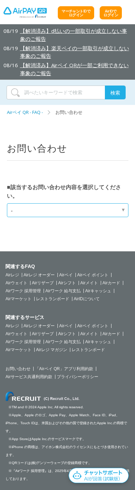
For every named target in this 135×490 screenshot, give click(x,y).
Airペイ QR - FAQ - (25, 112)
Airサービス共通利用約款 (29, 377)
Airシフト (67, 283)
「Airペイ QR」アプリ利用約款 (64, 369)
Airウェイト (16, 283)
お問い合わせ (18, 369)
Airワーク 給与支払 (63, 291)
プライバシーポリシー (77, 377)
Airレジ (12, 275)
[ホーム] (25, 14)
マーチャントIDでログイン (76, 12)
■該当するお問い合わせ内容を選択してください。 (64, 191)
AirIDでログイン (111, 12)
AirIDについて (87, 299)
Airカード (111, 283)
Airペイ (66, 275)
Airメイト (89, 283)
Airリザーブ (43, 283)
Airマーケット (19, 299)
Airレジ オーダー (39, 275)
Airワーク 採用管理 (23, 291)
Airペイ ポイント (92, 275)
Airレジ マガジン (51, 350)
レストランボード (52, 299)
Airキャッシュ (98, 291)
